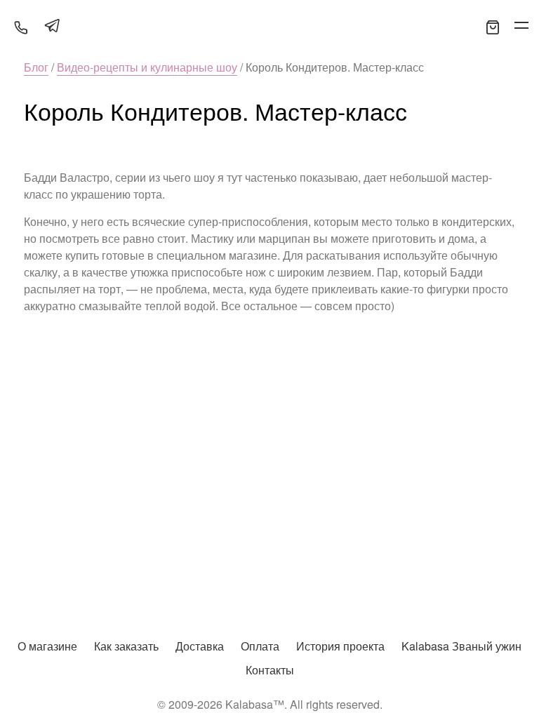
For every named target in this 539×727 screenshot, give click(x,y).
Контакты (270, 670)
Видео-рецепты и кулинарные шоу (147, 67)
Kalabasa (269, 26)
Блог (36, 67)
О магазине (47, 646)
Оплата (260, 646)
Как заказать (126, 646)
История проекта (340, 646)
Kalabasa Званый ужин (461, 646)
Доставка (199, 646)
